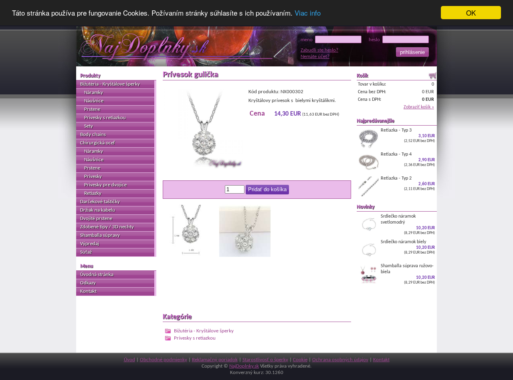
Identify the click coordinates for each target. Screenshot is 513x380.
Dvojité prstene (96, 218)
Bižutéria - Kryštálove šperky (204, 331)
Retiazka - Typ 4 (408, 159)
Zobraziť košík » (419, 107)
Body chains (93, 134)
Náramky (93, 92)
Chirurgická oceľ (97, 143)
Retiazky (92, 193)
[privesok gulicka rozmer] (189, 255)
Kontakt (88, 291)
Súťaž (86, 252)
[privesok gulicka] (203, 167)
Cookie (300, 359)
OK (471, 13)
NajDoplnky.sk (244, 366)
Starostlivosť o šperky (265, 359)
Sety (88, 126)
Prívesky (93, 176)
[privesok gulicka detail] (245, 255)
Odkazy (88, 283)
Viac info (308, 13)
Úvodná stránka (96, 274)
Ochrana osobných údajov (340, 359)
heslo (375, 39)
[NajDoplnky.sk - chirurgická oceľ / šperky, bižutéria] (157, 47)
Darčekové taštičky (100, 201)
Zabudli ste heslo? (319, 50)
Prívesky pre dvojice (105, 185)
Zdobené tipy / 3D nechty (107, 227)
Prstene (92, 109)
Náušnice (93, 101)
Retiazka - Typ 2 (408, 183)
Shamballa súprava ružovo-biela (408, 274)
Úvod (129, 359)
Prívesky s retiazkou (195, 338)
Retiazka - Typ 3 (408, 135)
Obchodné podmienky (163, 359)
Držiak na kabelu (97, 210)
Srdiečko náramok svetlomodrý (408, 224)
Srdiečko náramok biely (408, 247)
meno (308, 39)
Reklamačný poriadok (215, 359)
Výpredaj (89, 243)
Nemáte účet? (315, 56)
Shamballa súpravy (100, 235)
